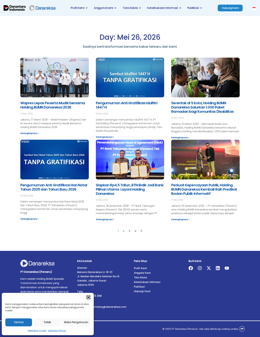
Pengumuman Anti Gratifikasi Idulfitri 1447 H (126, 105)
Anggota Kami (142, 272)
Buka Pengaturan (76, 322)
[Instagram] (200, 268)
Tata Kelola (140, 277)
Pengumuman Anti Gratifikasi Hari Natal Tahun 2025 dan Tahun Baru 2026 (53, 187)
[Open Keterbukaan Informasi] (180, 8)
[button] (88, 297)
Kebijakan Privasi (57, 330)
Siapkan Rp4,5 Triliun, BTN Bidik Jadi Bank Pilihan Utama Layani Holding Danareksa (129, 189)
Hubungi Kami (142, 291)
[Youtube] (227, 268)
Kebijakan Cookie (37, 330)
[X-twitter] (209, 268)
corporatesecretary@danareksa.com (101, 307)
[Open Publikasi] (201, 8)
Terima (19, 322)
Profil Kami (140, 268)
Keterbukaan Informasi (147, 281)
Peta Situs (140, 261)
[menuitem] (254, 7)
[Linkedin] (218, 268)
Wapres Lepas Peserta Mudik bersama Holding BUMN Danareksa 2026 (52, 105)
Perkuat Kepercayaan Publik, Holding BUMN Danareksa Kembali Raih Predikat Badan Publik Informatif (204, 189)
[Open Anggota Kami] (115, 8)
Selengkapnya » (29, 133)
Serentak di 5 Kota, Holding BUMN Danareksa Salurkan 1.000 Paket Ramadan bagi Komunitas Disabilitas (202, 107)
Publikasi (139, 286)
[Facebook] (191, 268)
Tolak (47, 322)
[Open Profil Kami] (86, 8)
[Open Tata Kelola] (140, 8)
